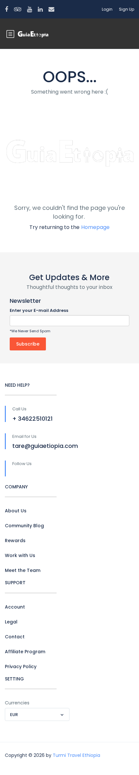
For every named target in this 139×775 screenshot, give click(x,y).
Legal (11, 622)
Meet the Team (22, 570)
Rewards (15, 540)
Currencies (17, 703)
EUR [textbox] (14, 715)
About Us (16, 510)
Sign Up (126, 9)
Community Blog (24, 525)
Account (15, 607)
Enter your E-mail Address (39, 310)
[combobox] (37, 714)
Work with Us (20, 555)
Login (107, 9)
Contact (15, 636)
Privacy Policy (21, 666)
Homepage (95, 227)
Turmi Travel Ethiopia (76, 755)
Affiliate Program (25, 651)
